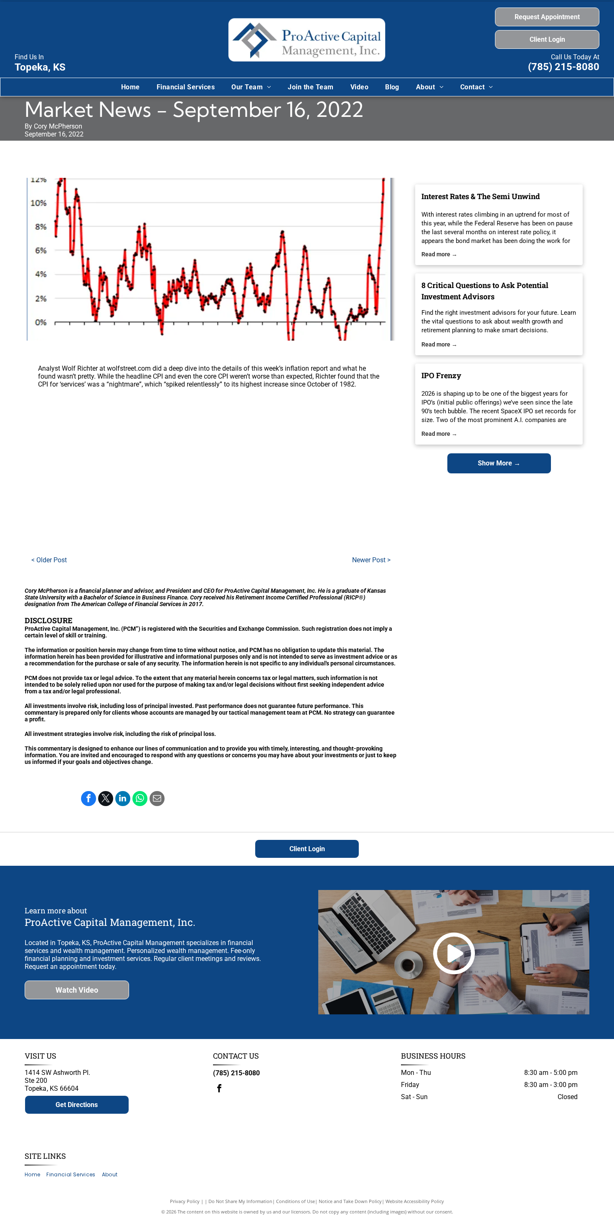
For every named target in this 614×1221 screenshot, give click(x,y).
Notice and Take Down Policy (350, 1201)
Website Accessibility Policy (415, 1201)
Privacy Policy (185, 1201)
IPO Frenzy (441, 375)
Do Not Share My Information (240, 1201)
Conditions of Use (295, 1201)
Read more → (439, 254)
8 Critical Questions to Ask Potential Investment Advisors (484, 290)
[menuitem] (130, 87)
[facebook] (219, 1089)
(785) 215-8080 (563, 67)
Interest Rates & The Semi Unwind (480, 196)
